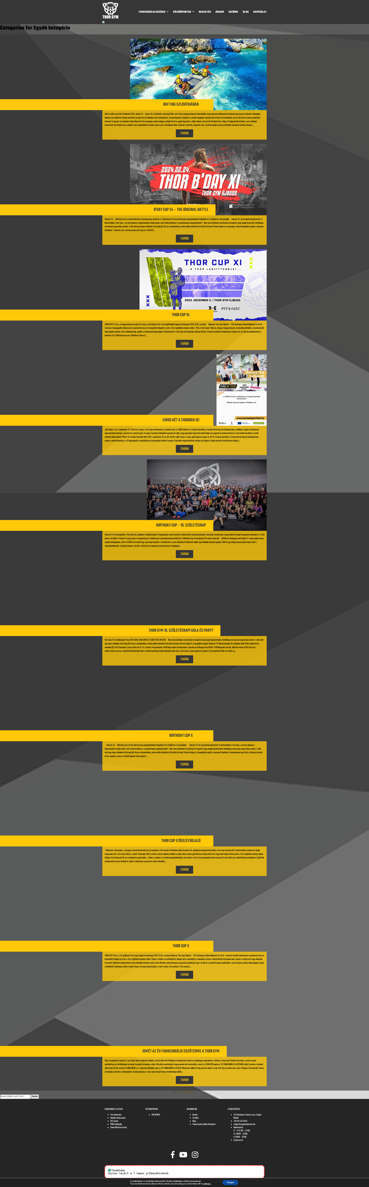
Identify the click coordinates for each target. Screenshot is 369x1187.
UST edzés (114, 1121)
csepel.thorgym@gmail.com (244, 1124)
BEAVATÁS (205, 12)
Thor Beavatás (115, 1115)
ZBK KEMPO (155, 1115)
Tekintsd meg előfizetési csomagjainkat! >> (204, 1173)
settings (206, 1184)
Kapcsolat (260, 12)
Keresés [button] (35, 1096)
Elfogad (230, 1182)
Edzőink (233, 12)
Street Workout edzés (118, 1127)
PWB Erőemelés (116, 1124)
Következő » (189, 1092)
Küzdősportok (182, 12)
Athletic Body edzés (117, 1118)
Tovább (184, 133)
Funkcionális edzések (152, 12)
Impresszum (238, 1140)
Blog (246, 12)
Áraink (219, 12)
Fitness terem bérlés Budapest (203, 1124)
